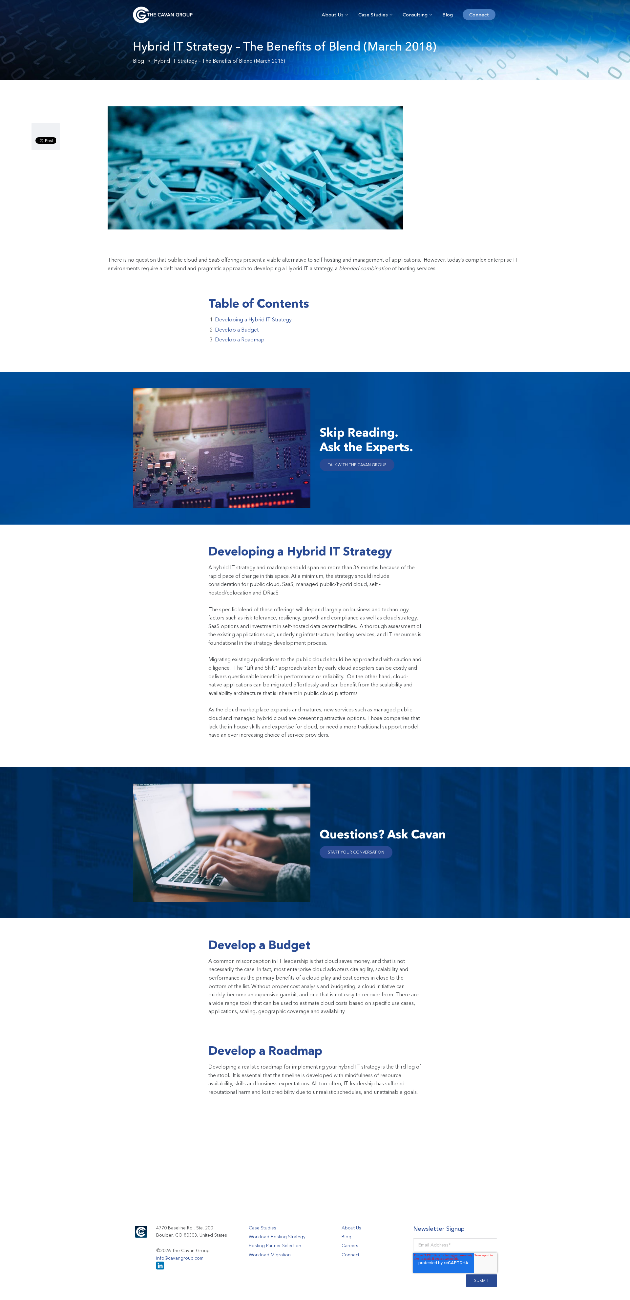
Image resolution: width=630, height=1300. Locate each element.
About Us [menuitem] (333, 14)
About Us (351, 1228)
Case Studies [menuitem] (373, 14)
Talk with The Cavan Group (357, 464)
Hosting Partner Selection (275, 1245)
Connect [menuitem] (479, 14)
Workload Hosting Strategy (277, 1237)
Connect (350, 1255)
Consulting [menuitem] (415, 14)
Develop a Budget (237, 329)
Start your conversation (356, 852)
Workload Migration (270, 1255)
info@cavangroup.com (179, 1258)
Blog (138, 60)
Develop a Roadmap (239, 339)
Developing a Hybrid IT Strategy (253, 319)
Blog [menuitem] (447, 14)
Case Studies (262, 1228)
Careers (350, 1245)
